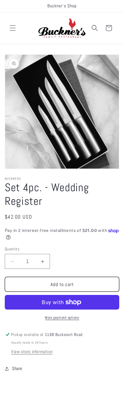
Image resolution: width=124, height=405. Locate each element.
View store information (31, 351)
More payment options (62, 317)
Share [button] (17, 368)
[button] (13, 28)
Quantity (12, 249)
